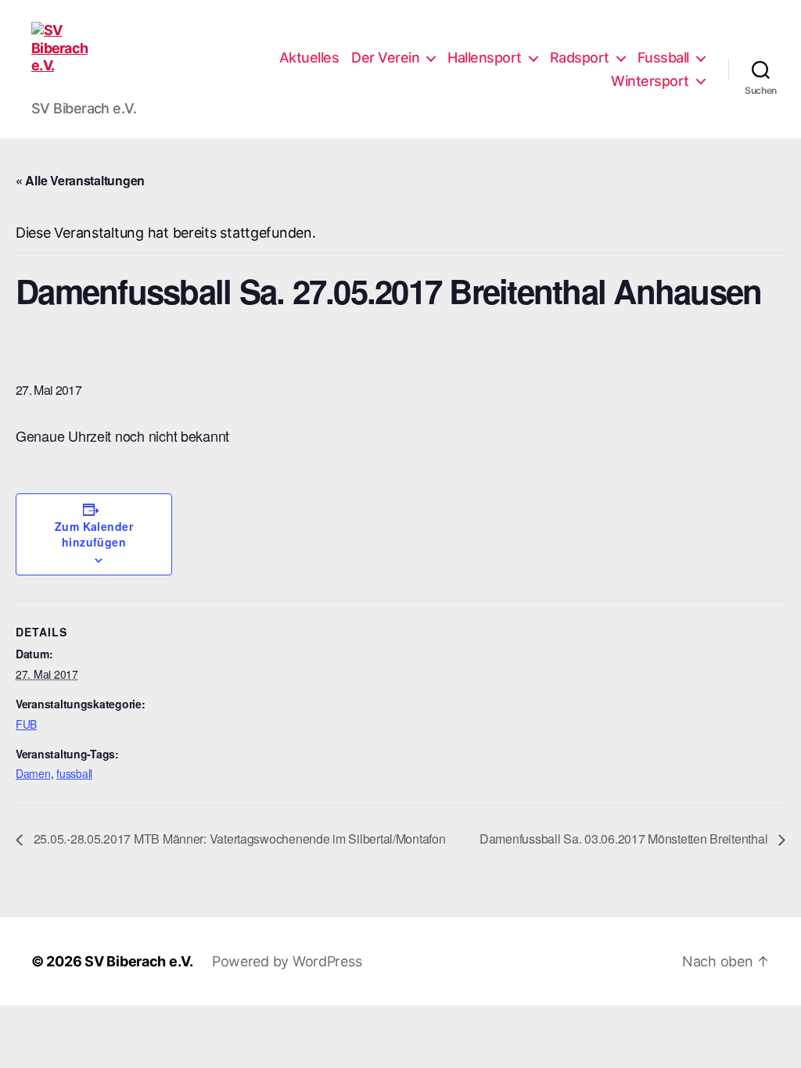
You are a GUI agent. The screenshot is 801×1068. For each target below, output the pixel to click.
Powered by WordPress (287, 961)
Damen (33, 773)
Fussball (663, 57)
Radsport (579, 57)
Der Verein (385, 57)
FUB (26, 724)
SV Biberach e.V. (138, 961)
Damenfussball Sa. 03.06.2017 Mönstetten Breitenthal (625, 839)
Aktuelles (309, 57)
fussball (74, 773)
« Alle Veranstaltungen (80, 180)
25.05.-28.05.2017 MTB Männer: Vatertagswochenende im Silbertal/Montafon (238, 839)
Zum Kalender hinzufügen (94, 534)
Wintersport (650, 81)
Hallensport (484, 57)
